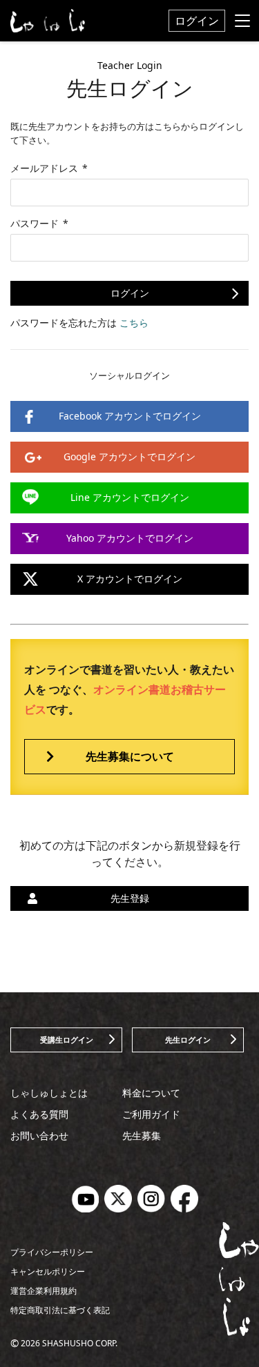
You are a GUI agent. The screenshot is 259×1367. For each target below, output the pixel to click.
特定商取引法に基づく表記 (60, 1310)
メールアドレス (49, 168)
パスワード (39, 223)
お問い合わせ (39, 1135)
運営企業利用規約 (43, 1291)
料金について (151, 1092)
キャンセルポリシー (47, 1271)
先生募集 (141, 1135)
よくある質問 (39, 1114)
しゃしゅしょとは (49, 1092)
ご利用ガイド (151, 1114)
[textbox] (129, 192)
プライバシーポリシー (51, 1252)
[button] (129, 293)
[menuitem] (196, 20)
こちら (133, 322)
